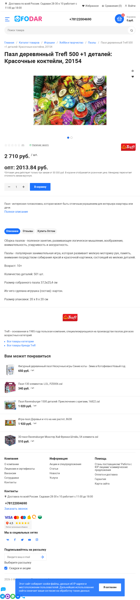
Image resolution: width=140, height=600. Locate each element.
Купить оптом (46, 231)
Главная (9, 42)
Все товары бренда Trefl (21, 345)
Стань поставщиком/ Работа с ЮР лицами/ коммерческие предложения (113, 467)
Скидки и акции (20, 568)
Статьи (54, 468)
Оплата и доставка (106, 474)
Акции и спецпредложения (65, 464)
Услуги (54, 477)
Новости (55, 473)
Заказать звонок (16, 508)
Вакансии (10, 473)
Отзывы (28, 231)
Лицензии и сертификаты (19, 468)
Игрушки (49, 42)
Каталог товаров (29, 42)
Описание (12, 231)
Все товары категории (20, 341)
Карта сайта (102, 483)
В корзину (40, 186)
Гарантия (100, 479)
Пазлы (92, 42)
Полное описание (16, 211)
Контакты (10, 482)
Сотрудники (11, 477)
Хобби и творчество (71, 42)
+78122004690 (80, 19)
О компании (11, 464)
